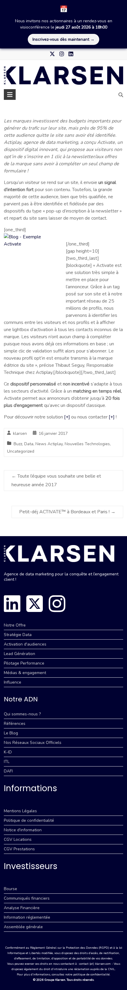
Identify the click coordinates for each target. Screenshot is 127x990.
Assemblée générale (23, 927)
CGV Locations (18, 839)
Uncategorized (20, 451)
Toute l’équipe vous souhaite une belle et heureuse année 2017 (56, 480)
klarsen (20, 433)
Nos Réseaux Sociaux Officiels (32, 742)
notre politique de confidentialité (87, 974)
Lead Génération (19, 654)
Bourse (10, 889)
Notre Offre (15, 625)
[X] (34, 603)
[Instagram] (57, 603)
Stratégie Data (18, 635)
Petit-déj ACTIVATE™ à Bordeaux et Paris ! (67, 512)
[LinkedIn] (12, 603)
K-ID (8, 752)
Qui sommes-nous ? (22, 714)
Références (14, 723)
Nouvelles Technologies (87, 444)
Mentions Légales (20, 811)
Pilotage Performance (24, 663)
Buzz (18, 444)
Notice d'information (23, 830)
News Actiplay (49, 444)
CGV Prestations (19, 849)
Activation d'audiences (25, 644)
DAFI (8, 771)
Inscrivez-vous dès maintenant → (63, 39)
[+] (67, 417)
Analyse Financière (22, 908)
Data (28, 444)
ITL (6, 761)
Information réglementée (27, 917)
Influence (12, 682)
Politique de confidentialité (29, 820)
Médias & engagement (25, 673)
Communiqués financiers (27, 898)
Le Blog (11, 733)
